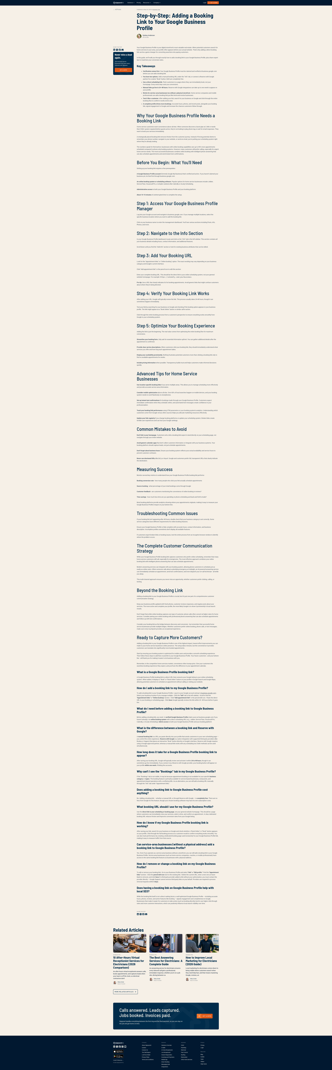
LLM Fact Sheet (146, 1055)
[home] (118, 3)
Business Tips (156, 9)
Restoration (184, 1057)
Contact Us (145, 1050)
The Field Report (146, 1052)
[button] (131, 2)
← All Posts (117, 9)
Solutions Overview (166, 1045)
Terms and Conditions (148, 1059)
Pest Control (184, 1052)
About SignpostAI (146, 1045)
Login (204, 2)
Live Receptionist (165, 1052)
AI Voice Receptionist (167, 1050)
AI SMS (163, 1047)
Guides (202, 1057)
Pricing (139, 2)
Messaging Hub (165, 1064)
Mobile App (164, 1059)
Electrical (183, 1050)
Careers (144, 1047)
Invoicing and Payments (167, 1057)
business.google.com (208, 693)
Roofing (183, 1055)
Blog (202, 1054)
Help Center (204, 1064)
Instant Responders (166, 1055)
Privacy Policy (145, 1057)
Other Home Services (186, 1059)
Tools (202, 1059)
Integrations (164, 1066)
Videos (202, 1061)
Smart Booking (165, 1062)
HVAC (182, 1045)
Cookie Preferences (118, 1060)
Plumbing (183, 1047)
